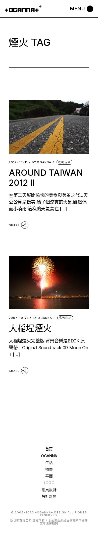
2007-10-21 (18, 318)
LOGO (49, 483)
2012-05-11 (18, 162)
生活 (49, 462)
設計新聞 (49, 496)
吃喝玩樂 (64, 162)
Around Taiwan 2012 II (46, 177)
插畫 (49, 469)
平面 (49, 476)
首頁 (49, 449)
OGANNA (41, 162)
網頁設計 (49, 489)
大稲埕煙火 (30, 328)
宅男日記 (65, 318)
